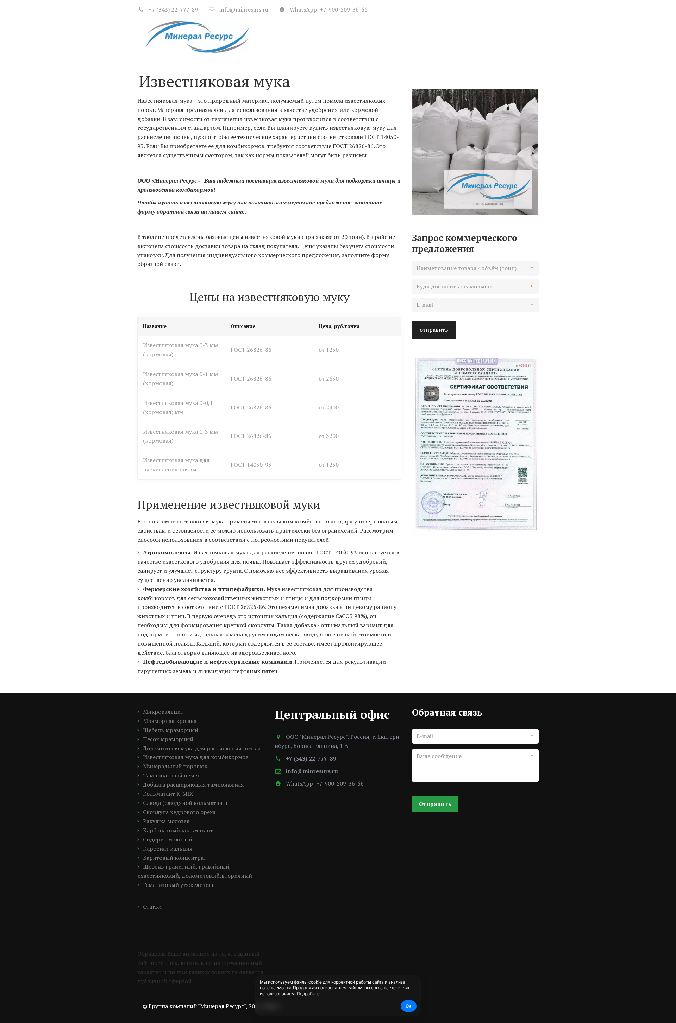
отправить (434, 329)
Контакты (488, 36)
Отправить (435, 804)
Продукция (362, 36)
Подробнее (308, 993)
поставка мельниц (428, 36)
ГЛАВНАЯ (318, 36)
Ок (408, 1006)
